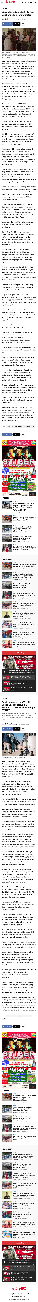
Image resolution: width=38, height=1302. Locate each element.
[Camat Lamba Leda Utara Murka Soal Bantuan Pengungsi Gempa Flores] (7, 624)
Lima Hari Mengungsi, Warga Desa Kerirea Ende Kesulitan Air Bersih (24, 643)
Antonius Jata (16, 638)
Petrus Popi (9, 19)
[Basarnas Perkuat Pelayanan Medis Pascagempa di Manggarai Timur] (7, 519)
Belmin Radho (16, 608)
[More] (23, 24)
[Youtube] (31, 2)
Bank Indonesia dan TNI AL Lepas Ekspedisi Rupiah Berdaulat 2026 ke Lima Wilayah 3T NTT (24, 506)
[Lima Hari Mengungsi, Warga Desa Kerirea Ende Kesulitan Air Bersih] (7, 644)
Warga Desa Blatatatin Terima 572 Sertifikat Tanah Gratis (20, 426)
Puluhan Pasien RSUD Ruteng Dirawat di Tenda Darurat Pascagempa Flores (22, 538)
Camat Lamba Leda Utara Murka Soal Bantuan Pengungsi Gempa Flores (23, 624)
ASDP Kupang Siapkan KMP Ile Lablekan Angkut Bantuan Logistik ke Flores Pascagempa (24, 547)
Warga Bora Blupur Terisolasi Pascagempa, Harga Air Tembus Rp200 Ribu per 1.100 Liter (23, 528)
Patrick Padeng (16, 512)
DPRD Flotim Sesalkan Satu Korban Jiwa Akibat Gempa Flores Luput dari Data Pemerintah (24, 614)
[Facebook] (22, 2)
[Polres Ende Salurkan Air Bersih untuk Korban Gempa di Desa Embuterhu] (7, 634)
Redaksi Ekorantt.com (18, 618)
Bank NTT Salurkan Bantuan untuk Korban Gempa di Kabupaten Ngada (24, 605)
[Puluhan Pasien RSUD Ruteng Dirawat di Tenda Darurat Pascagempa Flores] (7, 538)
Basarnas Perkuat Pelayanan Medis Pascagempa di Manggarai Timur (24, 518)
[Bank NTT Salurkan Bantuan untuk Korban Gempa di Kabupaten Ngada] (7, 605)
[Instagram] (25, 2)
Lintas (4, 8)
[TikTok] (28, 2)
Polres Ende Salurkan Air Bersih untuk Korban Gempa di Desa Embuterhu (23, 634)
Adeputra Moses (16, 520)
